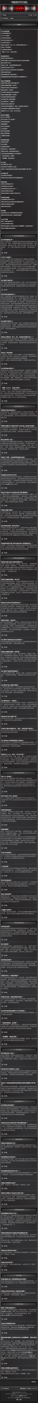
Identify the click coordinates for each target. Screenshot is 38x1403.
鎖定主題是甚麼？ (5, 133)
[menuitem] (3, 15)
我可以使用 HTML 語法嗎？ (8, 119)
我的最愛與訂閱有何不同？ (8, 199)
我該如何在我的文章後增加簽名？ (10, 87)
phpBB (8, 484)
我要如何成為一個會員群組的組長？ (10, 151)
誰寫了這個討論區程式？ (7, 221)
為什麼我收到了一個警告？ (8, 101)
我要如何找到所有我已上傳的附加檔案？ (11, 215)
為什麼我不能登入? (6, 42)
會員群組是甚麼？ (5, 146)
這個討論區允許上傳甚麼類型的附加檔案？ (12, 212)
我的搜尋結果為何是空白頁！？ (9, 188)
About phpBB (5, 1315)
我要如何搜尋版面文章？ (7, 184)
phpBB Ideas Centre (24, 1327)
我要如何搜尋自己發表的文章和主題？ (11, 193)
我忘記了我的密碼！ (6, 47)
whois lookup (7, 1345)
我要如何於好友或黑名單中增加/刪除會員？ (12, 177)
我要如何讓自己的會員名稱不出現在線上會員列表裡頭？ (15, 60)
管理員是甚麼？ (5, 142)
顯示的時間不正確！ (6, 62)
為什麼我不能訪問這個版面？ (8, 97)
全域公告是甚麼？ (5, 126)
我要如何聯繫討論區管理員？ (8, 228)
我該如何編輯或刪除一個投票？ (9, 94)
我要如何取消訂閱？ (6, 206)
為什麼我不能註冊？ (6, 38)
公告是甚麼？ (4, 128)
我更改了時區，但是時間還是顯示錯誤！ (11, 65)
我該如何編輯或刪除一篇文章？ (9, 85)
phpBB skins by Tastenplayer (22, 1397)
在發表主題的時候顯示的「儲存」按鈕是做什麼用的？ (15, 106)
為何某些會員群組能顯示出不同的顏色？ (11, 153)
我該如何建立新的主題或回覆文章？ (10, 83)
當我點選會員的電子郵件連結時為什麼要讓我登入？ (14, 76)
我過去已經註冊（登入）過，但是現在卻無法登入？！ (15, 45)
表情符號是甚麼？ (5, 121)
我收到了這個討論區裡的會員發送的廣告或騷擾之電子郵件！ (17, 169)
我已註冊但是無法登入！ (7, 40)
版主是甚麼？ (4, 144)
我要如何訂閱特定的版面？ (8, 204)
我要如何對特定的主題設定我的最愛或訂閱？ (12, 201)
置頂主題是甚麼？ (5, 131)
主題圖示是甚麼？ (5, 135)
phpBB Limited (6, 1311)
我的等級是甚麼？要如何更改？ (9, 74)
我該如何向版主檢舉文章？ (8, 104)
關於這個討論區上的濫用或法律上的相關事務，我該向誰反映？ (17, 226)
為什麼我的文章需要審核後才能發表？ (11, 108)
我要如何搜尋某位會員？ (7, 191)
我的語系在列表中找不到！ (8, 67)
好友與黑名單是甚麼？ (7, 175)
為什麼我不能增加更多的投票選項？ (10, 92)
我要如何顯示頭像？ (6, 72)
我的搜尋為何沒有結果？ (7, 186)
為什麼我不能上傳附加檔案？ (8, 99)
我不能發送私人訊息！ (7, 164)
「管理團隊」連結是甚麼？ (8, 158)
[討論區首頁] (19, 8)
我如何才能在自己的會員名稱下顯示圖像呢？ (12, 69)
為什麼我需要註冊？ (6, 33)
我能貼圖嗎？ (4, 124)
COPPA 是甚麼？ (5, 35)
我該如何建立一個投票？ (7, 90)
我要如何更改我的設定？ (7, 58)
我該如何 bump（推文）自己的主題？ (11, 110)
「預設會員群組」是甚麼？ (8, 156)
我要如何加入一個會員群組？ (8, 149)
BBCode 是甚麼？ (6, 117)
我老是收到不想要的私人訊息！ (9, 166)
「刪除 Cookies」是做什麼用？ (9, 52)
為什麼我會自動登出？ (7, 49)
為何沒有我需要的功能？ (7, 223)
